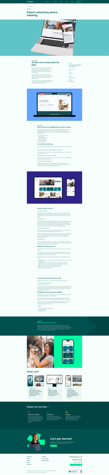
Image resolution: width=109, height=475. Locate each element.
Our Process (45, 458)
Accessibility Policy (29, 472)
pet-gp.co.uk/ (71, 81)
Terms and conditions (43, 472)
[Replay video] (106, 53)
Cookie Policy (34, 472)
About (28, 460)
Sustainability (45, 460)
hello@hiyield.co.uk (75, 457)
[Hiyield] (30, 1)
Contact (29, 464)
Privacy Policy (38, 472)
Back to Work (30, 6)
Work (28, 458)
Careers (44, 456)
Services (29, 456)
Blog (28, 462)
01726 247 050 (77, 460)
